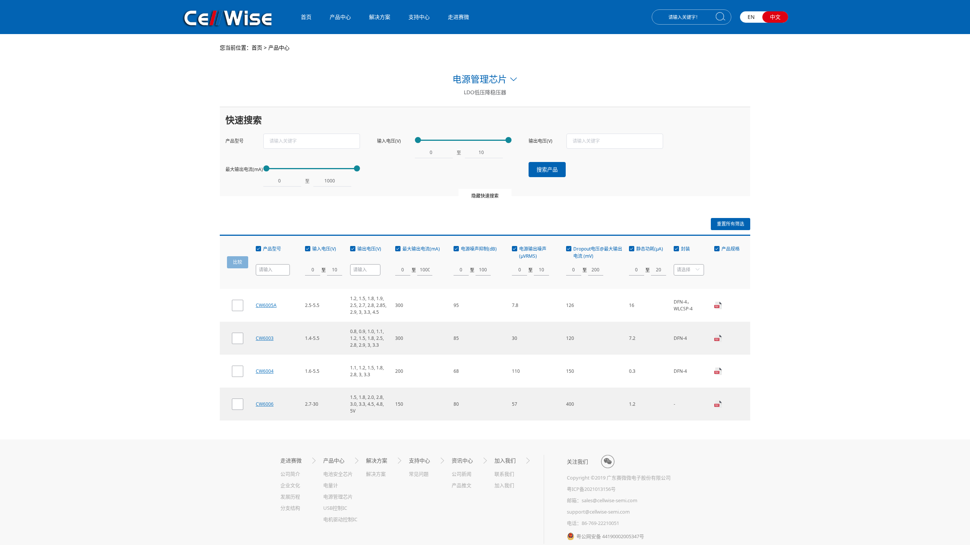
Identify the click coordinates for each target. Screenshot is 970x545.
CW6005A (266, 305)
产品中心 (278, 47)
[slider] (463, 140)
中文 (775, 16)
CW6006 (265, 404)
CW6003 (265, 338)
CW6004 (265, 371)
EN (751, 16)
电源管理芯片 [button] (479, 79)
